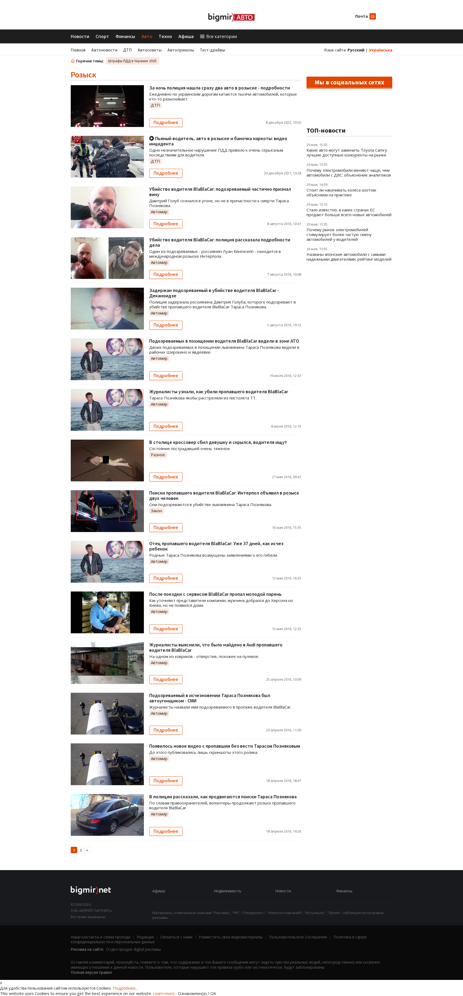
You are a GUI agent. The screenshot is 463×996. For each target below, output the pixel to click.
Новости (80, 36)
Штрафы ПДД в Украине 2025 (132, 60)
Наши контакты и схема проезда (100, 936)
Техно (165, 36)
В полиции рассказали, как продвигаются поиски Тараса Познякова (223, 796)
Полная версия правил (91, 972)
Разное (158, 454)
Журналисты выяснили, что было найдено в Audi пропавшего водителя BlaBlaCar (215, 647)
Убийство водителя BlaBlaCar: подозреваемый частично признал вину (220, 191)
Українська (380, 50)
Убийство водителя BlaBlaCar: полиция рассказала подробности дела (219, 242)
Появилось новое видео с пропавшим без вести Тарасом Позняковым (224, 746)
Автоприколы (180, 50)
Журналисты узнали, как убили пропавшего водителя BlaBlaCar (218, 391)
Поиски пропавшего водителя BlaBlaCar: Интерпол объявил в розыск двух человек (224, 495)
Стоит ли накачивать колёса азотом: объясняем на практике (341, 192)
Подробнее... (125, 988)
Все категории (221, 36)
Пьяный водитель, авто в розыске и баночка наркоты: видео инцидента (218, 141)
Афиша (186, 36)
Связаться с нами (176, 936)
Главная (78, 50)
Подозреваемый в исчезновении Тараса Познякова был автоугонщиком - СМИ (209, 698)
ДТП (127, 50)
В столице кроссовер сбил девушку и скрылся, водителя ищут (218, 442)
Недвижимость (227, 890)
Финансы (125, 36)
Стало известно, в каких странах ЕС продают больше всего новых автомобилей (349, 212)
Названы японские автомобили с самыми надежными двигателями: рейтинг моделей (349, 257)
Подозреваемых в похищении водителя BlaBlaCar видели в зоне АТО (224, 341)
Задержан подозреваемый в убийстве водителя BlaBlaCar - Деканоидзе (214, 293)
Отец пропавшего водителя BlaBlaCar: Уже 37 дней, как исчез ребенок (216, 546)
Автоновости (104, 50)
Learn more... (165, 993)
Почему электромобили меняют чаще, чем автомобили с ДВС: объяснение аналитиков (349, 172)
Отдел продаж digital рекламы (133, 949)
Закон (156, 510)
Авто (146, 36)
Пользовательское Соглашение (298, 936)
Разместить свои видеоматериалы (231, 936)
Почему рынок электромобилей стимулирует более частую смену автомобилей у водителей (339, 234)
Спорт (102, 36)
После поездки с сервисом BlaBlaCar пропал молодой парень (215, 594)
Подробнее (166, 122)
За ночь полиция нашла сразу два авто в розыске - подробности (219, 88)
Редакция (145, 936)
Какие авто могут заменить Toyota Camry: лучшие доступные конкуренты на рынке (347, 152)
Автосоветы (150, 50)
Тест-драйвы (212, 50)
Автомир (159, 211)
